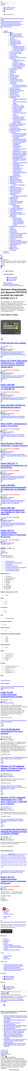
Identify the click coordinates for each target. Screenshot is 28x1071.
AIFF (7, 638)
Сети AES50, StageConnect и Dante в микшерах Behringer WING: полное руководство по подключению (13, 966)
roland (19, 861)
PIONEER (8, 587)
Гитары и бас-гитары (15, 51)
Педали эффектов (17, 67)
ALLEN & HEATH (10, 578)
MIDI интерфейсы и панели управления (18, 221)
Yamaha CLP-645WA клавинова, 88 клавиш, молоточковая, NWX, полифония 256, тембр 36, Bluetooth (15, 1017)
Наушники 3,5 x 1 (10, 672)
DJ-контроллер (10, 618)
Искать (3, 4)
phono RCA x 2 (10, 657)
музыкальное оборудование (4, 854)
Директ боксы (13, 200)
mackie (1, 865)
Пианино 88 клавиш (18, 105)
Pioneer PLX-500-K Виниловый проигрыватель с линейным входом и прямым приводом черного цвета (14, 364)
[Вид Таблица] (1, 548)
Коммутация (13, 247)
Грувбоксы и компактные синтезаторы (16, 567)
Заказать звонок (9, 9)
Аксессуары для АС (18, 50)
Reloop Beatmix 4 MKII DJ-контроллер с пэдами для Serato (14, 444)
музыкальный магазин (7, 996)
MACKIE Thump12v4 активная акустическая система (12, 1023)
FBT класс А (13, 39)
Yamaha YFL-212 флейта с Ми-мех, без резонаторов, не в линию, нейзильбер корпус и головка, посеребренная (14, 1032)
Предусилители (17, 219)
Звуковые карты (17, 218)
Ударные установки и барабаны (18, 233)
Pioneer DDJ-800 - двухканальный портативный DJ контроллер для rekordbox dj (13, 488)
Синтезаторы (13, 93)
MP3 (7, 640)
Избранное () (12, 280)
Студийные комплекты (16, 209)
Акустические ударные (16, 234)
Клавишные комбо (15, 96)
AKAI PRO (9, 576)
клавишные (21, 865)
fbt (20, 858)
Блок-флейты (13, 69)
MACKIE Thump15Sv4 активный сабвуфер (15, 1029)
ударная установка (7, 865)
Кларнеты (12, 71)
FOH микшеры (14, 177)
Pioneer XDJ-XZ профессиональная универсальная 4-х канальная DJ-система (13, 533)
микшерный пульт (20, 857)
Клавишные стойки (18, 118)
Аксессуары (13, 245)
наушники (21, 310)
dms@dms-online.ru (10, 987)
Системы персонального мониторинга (19, 149)
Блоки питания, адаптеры (20, 153)
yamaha (8, 858)
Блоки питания (17, 122)
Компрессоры (13, 198)
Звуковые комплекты (18, 47)
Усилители (13, 238)
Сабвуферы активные (15, 43)
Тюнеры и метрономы (19, 65)
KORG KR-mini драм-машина (13, 343)
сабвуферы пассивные (10, 862)
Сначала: (3, 557)
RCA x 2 (8, 658)
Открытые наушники (15, 187)
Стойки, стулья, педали (16, 237)
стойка (25, 861)
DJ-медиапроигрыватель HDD (14, 562)
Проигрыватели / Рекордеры (17, 226)
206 (7, 647)
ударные (24, 865)
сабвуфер (8, 861)
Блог (5, 918)
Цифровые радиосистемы (20, 154)
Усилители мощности (15, 240)
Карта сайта (7, 958)
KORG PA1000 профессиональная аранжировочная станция (11, 694)
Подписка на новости (6, 991)
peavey (13, 859)
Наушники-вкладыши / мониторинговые (16, 192)
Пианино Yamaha (17, 108)
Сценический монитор (19, 49)
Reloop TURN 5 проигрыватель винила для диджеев (14, 425)
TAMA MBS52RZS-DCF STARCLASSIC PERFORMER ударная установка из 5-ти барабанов (14, 1045)
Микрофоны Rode (18, 157)
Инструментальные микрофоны (18, 137)
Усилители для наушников (20, 195)
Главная (6, 908)
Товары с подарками (16, 33)
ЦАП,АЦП (13, 211)
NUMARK (8, 586)
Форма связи (7, 916)
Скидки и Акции (8, 914)
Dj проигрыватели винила (20, 86)
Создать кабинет (12, 278)
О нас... (6, 938)
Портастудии (13, 230)
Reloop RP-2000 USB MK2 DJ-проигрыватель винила (13, 406)
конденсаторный (21, 862)
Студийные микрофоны (16, 125)
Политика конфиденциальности (12, 945)
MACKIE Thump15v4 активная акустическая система (12, 1027)
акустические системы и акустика (6, 859)
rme (22, 861)
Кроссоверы (16, 207)
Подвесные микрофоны (19, 155)
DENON (8, 581)
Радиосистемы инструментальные (15, 127)
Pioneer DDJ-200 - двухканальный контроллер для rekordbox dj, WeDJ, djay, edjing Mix (13, 511)
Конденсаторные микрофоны (17, 146)
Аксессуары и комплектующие (17, 170)
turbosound (14, 855)
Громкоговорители (15, 244)
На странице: (4, 555)
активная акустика (20, 855)
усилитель (2, 861)
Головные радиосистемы (19, 139)
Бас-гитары (13, 54)
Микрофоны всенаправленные (17, 167)
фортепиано (11, 1000)
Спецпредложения (16, 35)
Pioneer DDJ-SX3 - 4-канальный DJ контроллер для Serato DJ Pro (14, 465)
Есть (7, 595)
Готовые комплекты (15, 130)
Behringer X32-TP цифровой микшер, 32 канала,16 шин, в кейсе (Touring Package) (13, 768)
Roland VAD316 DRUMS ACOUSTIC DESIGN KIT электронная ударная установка (14, 1036)
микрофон (11, 854)
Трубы (11, 74)
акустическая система (6, 855)
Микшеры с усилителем (16, 182)
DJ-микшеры (13, 78)
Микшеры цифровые (15, 179)
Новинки (13, 250)
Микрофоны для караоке (19, 158)
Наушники (13, 186)
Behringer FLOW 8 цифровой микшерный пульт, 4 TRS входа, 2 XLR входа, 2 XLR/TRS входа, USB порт (14, 800)
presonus (5, 861)
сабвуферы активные (4, 862)
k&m (11, 865)
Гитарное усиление (18, 63)
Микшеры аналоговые (16, 180)
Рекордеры (13, 229)
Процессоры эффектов (19, 64)
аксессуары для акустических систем (20, 859)
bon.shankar (8, 989)
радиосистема (23, 858)
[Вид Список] (2, 548)
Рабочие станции (14, 94)
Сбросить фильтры (6, 680)
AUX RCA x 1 (9, 655)
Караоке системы (14, 87)
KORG (7, 584)
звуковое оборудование (13, 858)
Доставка (6, 911)
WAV (7, 641)
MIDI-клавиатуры (14, 92)
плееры (7, 310)
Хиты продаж (15, 248)
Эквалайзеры (16, 205)
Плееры (12, 227)
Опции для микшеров (19, 184)
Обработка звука (14, 197)
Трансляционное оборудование (18, 243)
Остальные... (13, 45)
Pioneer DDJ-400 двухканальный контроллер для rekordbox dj (12, 387)
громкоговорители (16, 862)
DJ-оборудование (14, 75)
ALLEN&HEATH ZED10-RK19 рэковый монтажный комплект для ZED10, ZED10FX (14, 831)
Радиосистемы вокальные (20, 140)
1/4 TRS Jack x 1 (10, 654)
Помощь (6, 957)
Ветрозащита (16, 175)
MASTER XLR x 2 (11, 667)
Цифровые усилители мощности (18, 241)
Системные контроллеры (16, 201)
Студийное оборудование (16, 208)
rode (8, 857)
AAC (7, 637)
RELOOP (8, 589)
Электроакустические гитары (18, 57)
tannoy (5, 857)
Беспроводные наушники (16, 189)
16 (6, 601)
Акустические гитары (16, 53)
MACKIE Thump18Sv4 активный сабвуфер (15, 1025)
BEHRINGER (9, 579)
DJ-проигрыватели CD (16, 79)
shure (11, 861)
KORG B (15, 104)
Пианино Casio (17, 111)
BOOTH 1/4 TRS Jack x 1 (12, 666)
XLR (7, 660)
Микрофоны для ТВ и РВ (20, 151)
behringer (2, 857)
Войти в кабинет (12, 277)
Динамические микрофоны (17, 144)
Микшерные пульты (15, 176)
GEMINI (8, 582)
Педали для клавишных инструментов (19, 120)
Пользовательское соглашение (12, 949)
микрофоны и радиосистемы (16, 865)
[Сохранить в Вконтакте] (4, 10)
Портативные (13, 231)
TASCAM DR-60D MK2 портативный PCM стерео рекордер (12, 731)
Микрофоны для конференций (18, 129)
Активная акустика (15, 40)
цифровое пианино (12, 857)
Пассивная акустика (15, 42)
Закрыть (3, 265)
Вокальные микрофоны (19, 135)
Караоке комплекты (15, 89)
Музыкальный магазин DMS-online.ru (4, 1053)
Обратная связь (8, 956)
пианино (5, 858)
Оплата (6, 912)
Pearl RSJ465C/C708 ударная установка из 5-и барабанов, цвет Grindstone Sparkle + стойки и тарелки (15, 1041)
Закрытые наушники (15, 190)
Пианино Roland (17, 110)
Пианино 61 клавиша (18, 107)
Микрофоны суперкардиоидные (18, 164)
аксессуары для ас (15, 861)
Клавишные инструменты (17, 90)
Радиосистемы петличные (20, 133)
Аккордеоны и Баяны (18, 117)
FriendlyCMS (12, 1057)
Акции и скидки (8, 944)
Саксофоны (13, 72)
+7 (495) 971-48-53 (7, 26)
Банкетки (15, 115)
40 (6, 603)
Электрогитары (14, 56)
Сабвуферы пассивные (19, 46)
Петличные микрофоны (19, 141)
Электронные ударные (16, 236)
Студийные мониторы (16, 212)
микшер (18, 858)
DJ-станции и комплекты (19, 85)
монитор (4, 865)
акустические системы (21, 854)
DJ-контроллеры (14, 76)
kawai (21, 861)
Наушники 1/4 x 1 (10, 671)
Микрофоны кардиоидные (20, 162)
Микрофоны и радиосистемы (18, 123)
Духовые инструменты (16, 68)
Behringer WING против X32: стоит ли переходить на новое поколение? (14, 969)
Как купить (7, 909)
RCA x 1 (8, 669)
